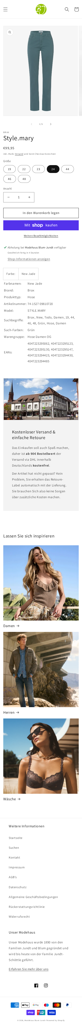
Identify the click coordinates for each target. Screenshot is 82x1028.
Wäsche (9, 799)
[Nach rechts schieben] (51, 124)
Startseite (16, 838)
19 (9, 169)
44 (67, 169)
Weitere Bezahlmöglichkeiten (41, 235)
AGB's (13, 877)
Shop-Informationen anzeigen (29, 259)
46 (9, 179)
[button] (5, 9)
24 (53, 169)
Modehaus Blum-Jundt (34, 1020)
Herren (9, 712)
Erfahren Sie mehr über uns (29, 969)
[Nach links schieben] (31, 124)
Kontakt (14, 857)
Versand (19, 153)
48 (24, 179)
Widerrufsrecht (19, 917)
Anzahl (7, 188)
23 (38, 169)
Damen (9, 625)
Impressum (17, 867)
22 (24, 169)
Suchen (14, 848)
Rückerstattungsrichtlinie (27, 907)
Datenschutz (18, 887)
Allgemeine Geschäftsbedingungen (33, 897)
